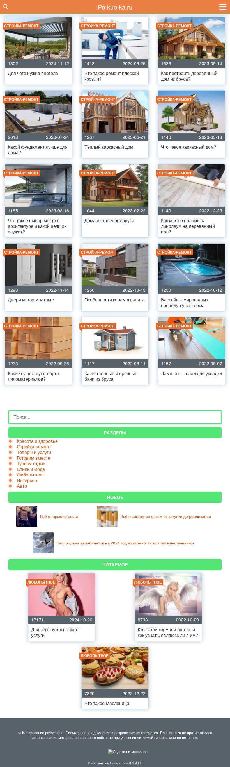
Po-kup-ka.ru (115, 7)
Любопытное (30, 474)
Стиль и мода (31, 469)
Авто (22, 486)
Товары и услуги (34, 452)
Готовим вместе (33, 458)
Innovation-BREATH (126, 763)
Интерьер (27, 480)
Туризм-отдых (31, 463)
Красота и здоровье (37, 441)
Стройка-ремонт (34, 446)
